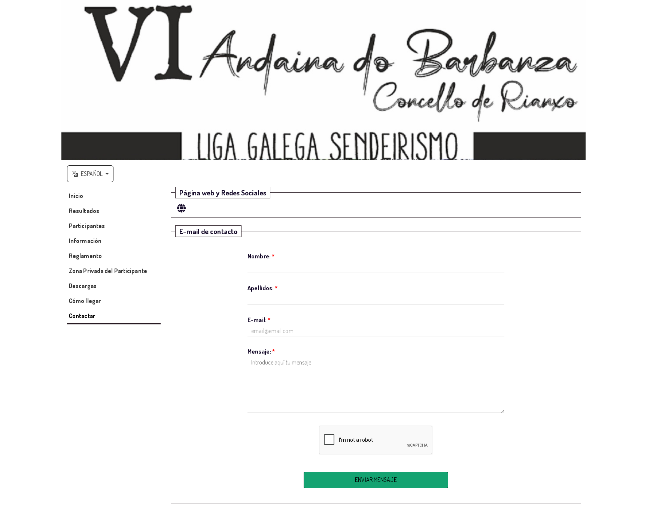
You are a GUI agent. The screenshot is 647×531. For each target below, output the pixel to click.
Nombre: (260, 256)
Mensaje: (261, 351)
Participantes (87, 226)
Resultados (84, 210)
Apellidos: (262, 288)
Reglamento (85, 256)
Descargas (83, 286)
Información (85, 240)
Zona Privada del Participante (108, 270)
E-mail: (258, 320)
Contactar (82, 316)
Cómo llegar (85, 300)
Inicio (76, 196)
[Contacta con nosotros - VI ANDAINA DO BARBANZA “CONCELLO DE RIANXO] (323, 80)
